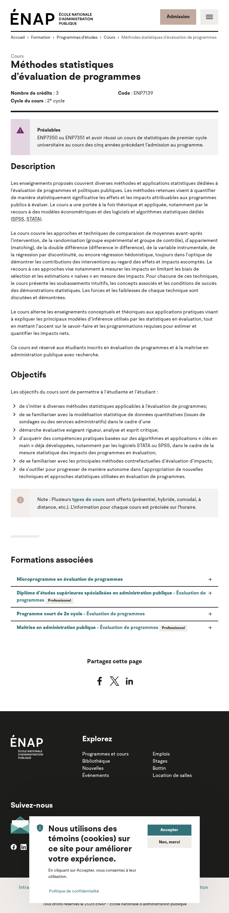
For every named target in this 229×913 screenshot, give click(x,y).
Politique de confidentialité (74, 891)
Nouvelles (92, 768)
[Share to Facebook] (99, 681)
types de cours (88, 499)
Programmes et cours (105, 754)
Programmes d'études (77, 37)
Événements (95, 775)
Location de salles (172, 775)
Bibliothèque (96, 761)
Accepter (169, 830)
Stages (160, 761)
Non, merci (169, 842)
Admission (178, 17)
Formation (40, 37)
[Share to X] (114, 681)
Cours (109, 37)
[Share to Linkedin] (129, 681)
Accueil (18, 37)
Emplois (161, 754)
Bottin (159, 768)
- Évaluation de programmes (111, 597)
